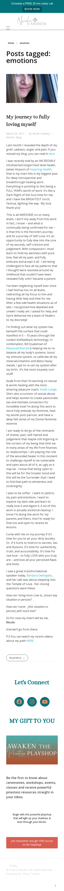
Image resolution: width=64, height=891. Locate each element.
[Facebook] (19, 702)
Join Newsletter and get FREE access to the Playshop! (32, 842)
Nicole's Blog (14, 137)
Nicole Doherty (41, 133)
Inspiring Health (41, 169)
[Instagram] (32, 702)
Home (11, 43)
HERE (30, 641)
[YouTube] (45, 702)
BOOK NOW (32, 8)
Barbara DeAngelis (39, 575)
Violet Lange (48, 389)
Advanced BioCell (17, 348)
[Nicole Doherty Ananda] (32, 20)
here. (52, 154)
